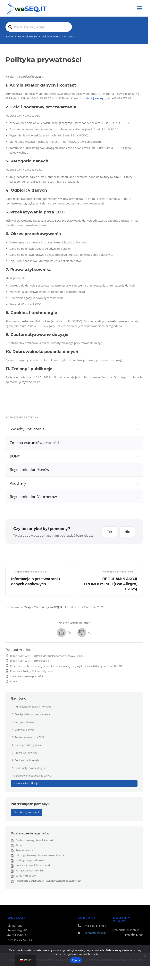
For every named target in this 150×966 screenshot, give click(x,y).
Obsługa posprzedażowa (30, 860)
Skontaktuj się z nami (26, 812)
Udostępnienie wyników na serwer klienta (40, 855)
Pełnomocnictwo (25, 850)
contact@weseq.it (93, 98)
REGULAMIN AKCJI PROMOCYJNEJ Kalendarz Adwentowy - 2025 (46, 656)
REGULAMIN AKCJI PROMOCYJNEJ (29, 661)
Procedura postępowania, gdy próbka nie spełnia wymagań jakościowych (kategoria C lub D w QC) (66, 666)
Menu (139, 8)
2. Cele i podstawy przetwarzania (31, 714)
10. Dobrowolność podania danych (32, 775)
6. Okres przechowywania (27, 745)
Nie (127, 531)
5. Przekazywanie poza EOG (28, 737)
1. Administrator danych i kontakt (31, 706)
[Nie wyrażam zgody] (145, 956)
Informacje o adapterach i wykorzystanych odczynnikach (48, 880)
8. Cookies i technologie (25, 760)
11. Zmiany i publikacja (25, 783)
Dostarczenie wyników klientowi (34, 840)
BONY (13, 681)
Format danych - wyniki (29, 870)
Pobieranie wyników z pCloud (33, 865)
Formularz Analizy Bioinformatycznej (31, 671)
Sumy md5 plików (26, 875)
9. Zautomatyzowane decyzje (29, 768)
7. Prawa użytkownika (24, 752)
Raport (20, 845)
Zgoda (76, 960)
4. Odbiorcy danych (23, 729)
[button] (64, 632)
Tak (109, 531)
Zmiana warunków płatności (26, 676)
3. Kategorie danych (23, 722)
